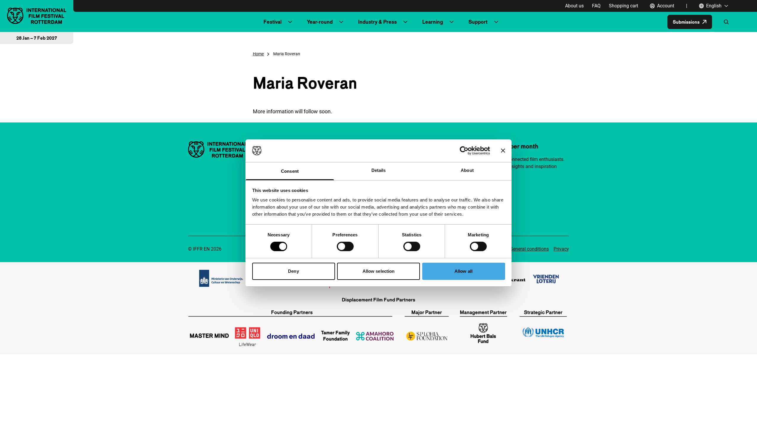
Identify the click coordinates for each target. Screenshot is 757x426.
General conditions (529, 249)
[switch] (345, 246)
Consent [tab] (290, 171)
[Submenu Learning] (451, 22)
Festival (272, 22)
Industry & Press (377, 22)
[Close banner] (503, 151)
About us (574, 6)
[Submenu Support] (496, 22)
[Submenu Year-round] (341, 22)
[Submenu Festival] (290, 22)
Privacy (561, 249)
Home (258, 53)
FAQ (596, 6)
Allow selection (379, 271)
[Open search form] (726, 22)
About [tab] (467, 170)
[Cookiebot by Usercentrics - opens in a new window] (464, 150)
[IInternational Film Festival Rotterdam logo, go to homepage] (36, 16)
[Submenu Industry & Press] (405, 22)
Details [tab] (378, 170)
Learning (432, 22)
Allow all (463, 271)
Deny (293, 271)
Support (478, 22)
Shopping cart (623, 6)
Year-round (320, 22)
